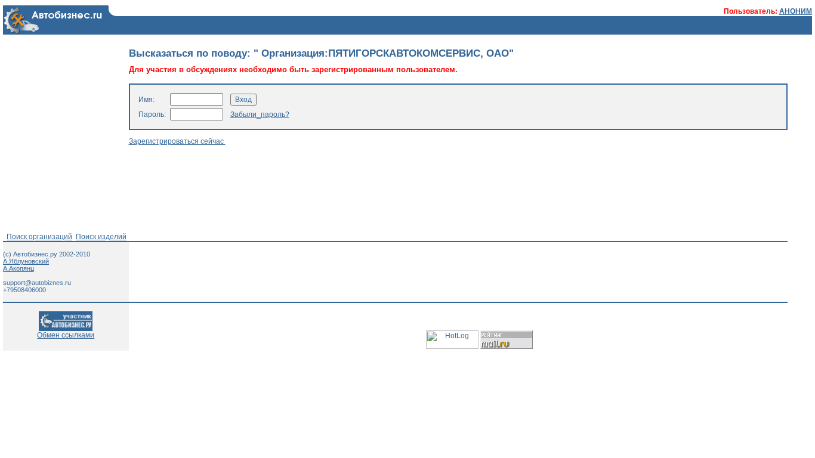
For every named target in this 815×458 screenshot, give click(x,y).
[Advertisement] (346, 189)
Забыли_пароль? (259, 114)
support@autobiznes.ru (37, 282)
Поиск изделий (101, 237)
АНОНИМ (795, 11)
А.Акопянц (18, 268)
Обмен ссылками (65, 335)
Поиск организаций (39, 237)
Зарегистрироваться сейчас (177, 141)
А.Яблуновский (26, 261)
